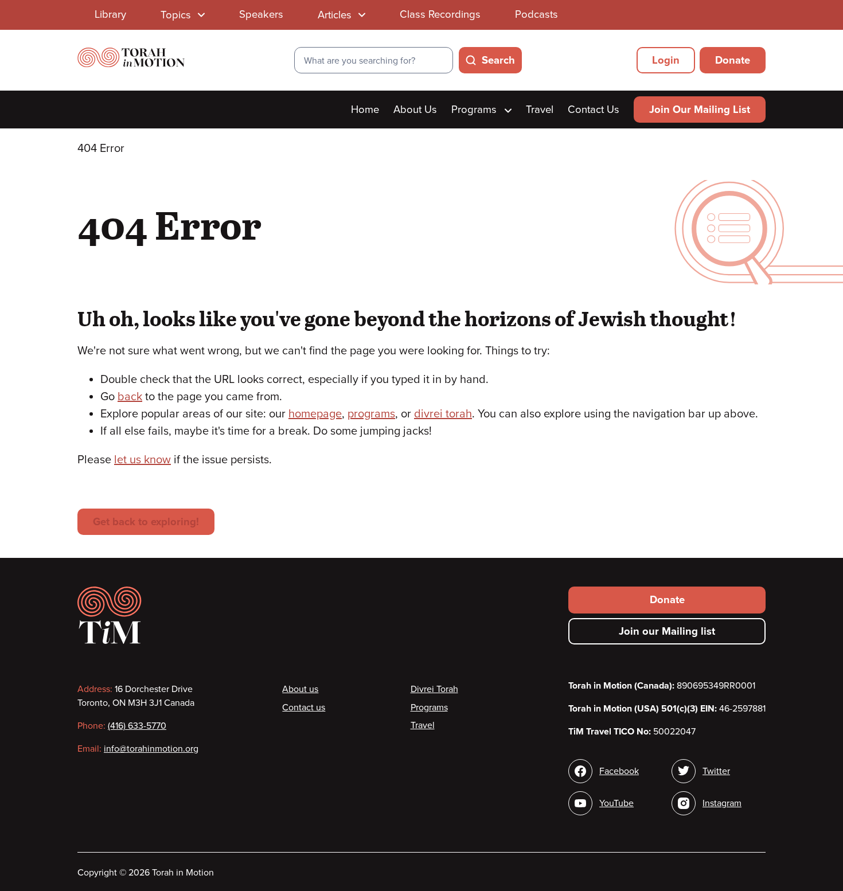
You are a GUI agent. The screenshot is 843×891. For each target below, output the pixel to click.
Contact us (303, 707)
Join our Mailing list (667, 631)
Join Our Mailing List (699, 109)
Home (365, 109)
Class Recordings (440, 14)
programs (371, 414)
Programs (475, 109)
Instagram (721, 803)
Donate (732, 60)
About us (300, 689)
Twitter (716, 771)
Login (666, 60)
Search (498, 60)
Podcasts (536, 14)
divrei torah (443, 414)
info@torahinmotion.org (151, 749)
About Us (415, 109)
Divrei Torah (434, 689)
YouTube (616, 803)
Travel (539, 109)
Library (110, 14)
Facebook (619, 771)
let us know (142, 460)
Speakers (261, 14)
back (130, 397)
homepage (315, 414)
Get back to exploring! (146, 521)
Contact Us (593, 109)
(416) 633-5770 (137, 726)
